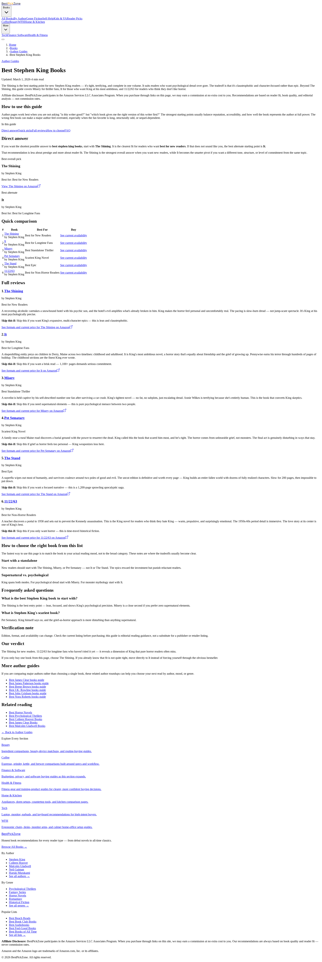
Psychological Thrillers (22, 888)
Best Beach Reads (19, 918)
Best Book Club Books (22, 921)
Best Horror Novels (20, 712)
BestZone (10, 834)
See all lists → (17, 935)
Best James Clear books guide (26, 680)
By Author (20, 18)
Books (6, 7)
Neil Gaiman (16, 869)
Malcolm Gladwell (20, 866)
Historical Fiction (19, 902)
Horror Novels (17, 895)
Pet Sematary (12, 256)
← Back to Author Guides (16, 732)
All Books (7, 18)
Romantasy (15, 898)
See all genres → (19, 905)
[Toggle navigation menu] (2, 39)
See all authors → (19, 876)
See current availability (73, 235)
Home (12, 44)
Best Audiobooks (19, 924)
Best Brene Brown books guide (27, 686)
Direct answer (9, 130)
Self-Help (48, 18)
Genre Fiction (34, 18)
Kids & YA (60, 18)
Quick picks (25, 130)
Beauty (14, 21)
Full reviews (39, 130)
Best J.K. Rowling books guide (27, 690)
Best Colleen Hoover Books (25, 719)
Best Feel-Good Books (22, 928)
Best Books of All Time (23, 931)
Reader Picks (74, 18)
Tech (4, 35)
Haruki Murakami (19, 872)
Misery (8, 248)
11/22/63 (9, 270)
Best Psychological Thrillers (25, 715)
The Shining (11, 233)
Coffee (5, 21)
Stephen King (17, 859)
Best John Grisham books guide (27, 693)
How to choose (55, 130)
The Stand (10, 263)
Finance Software (17, 35)
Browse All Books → (14, 846)
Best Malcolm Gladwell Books (27, 725)
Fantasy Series (17, 892)
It (5, 241)
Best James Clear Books (23, 722)
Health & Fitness (38, 35)
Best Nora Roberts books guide (27, 696)
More (5, 25)
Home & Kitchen (35, 21)
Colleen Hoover (18, 862)
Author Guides (18, 51)
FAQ (67, 130)
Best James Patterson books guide (29, 683)
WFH (21, 21)
